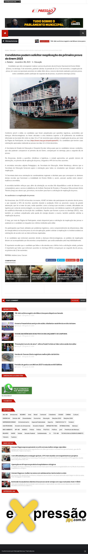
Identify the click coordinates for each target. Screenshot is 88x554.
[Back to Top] (85, 551)
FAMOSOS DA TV (61, 422)
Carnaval (43, 415)
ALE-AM (5, 415)
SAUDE (13, 433)
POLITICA (46, 429)
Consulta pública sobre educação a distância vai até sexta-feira (43, 277)
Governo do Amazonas (22, 426)
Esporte (50, 422)
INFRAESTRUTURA (51, 426)
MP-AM (17, 429)
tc (50, 433)
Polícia (39, 429)
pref (60, 429)
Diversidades (27, 418)
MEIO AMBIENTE (7, 429)
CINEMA (68, 415)
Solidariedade (42, 433)
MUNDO (24, 429)
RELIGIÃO (5, 433)
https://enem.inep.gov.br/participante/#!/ (44, 140)
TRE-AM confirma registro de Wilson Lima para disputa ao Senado (39, 313)
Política (54, 429)
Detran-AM (16, 418)
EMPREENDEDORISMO (9, 422)
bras (29, 415)
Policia (32, 429)
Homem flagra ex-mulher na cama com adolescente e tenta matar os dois (38, 473)
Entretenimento (23, 422)
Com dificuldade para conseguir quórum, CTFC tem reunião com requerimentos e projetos (44, 456)
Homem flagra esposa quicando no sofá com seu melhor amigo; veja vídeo (38, 447)
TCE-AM (56, 433)
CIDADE (60, 415)
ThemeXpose (29, 551)
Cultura (75, 415)
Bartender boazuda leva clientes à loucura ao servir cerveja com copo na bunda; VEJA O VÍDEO (46, 482)
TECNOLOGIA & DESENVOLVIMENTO (72, 433)
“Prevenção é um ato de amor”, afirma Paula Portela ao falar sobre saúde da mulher (45, 344)
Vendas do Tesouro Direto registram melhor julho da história (37, 354)
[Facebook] (83, 2)
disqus (82, 300)
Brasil (35, 415)
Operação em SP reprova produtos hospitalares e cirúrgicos (33, 464)
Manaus (75, 426)
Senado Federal (30, 433)
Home (7, 50)
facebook (75, 300)
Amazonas (13, 415)
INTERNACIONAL (65, 426)
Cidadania (52, 415)
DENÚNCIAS (6, 418)
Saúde (20, 433)
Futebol (71, 422)
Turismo (14, 437)
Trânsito (5, 437)
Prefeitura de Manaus (72, 429)
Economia (37, 418)
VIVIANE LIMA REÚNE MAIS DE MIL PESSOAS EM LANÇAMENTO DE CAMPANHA (41, 334)
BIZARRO (23, 415)
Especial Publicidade (38, 422)
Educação (13, 50)
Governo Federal (38, 426)
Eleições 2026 (37, 41)
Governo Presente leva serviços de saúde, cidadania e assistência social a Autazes (45, 323)
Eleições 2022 (56, 418)
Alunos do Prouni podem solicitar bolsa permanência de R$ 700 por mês (69, 277)
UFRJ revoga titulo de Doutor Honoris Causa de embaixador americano (17, 277)
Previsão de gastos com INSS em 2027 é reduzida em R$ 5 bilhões (38, 365)
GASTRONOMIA (7, 426)
